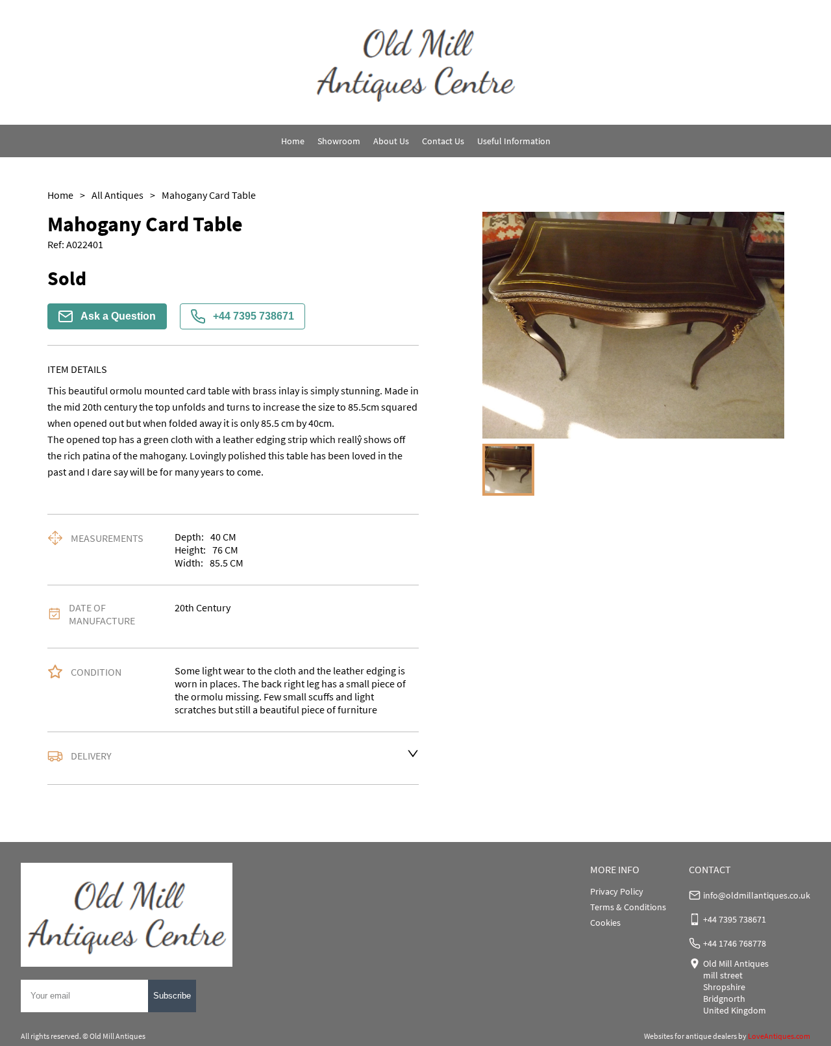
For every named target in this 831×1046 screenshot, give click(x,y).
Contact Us (443, 141)
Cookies (605, 922)
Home (292, 141)
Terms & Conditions (628, 907)
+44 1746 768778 (734, 943)
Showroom (338, 141)
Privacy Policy (616, 891)
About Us (391, 141)
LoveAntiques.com (779, 1036)
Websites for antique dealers (690, 1036)
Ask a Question (118, 316)
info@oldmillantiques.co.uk (756, 895)
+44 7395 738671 (253, 316)
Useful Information (514, 141)
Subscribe (172, 996)
